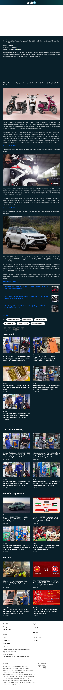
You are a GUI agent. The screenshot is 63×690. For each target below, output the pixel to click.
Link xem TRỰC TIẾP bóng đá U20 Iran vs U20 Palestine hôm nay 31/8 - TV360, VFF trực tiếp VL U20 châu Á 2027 (45, 519)
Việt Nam (35, 515)
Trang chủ (6, 627)
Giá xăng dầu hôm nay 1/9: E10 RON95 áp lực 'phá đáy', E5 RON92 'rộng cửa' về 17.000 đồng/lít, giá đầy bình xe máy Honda (46, 483)
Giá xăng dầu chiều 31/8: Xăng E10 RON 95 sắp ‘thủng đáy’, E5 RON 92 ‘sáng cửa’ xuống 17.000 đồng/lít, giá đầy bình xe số (16, 547)
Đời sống (5, 383)
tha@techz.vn (25, 656)
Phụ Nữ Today (7, 629)
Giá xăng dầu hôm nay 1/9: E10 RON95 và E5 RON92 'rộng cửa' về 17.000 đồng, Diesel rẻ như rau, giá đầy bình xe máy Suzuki (16, 358)
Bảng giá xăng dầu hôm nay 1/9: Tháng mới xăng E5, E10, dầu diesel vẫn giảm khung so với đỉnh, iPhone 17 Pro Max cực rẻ (46, 358)
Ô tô (4, 515)
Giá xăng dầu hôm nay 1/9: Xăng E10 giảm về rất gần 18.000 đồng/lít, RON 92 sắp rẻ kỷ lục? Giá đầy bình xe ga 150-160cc (46, 387)
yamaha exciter (23, 323)
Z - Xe (34, 629)
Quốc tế (34, 543)
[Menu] (59, 2)
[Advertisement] (31, 70)
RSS (34, 635)
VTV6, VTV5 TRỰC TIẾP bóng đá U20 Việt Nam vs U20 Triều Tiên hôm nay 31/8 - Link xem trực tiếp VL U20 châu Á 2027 (46, 583)
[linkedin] (22, 329)
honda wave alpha (37, 323)
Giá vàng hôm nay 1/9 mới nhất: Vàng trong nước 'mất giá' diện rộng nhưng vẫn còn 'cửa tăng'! (16, 387)
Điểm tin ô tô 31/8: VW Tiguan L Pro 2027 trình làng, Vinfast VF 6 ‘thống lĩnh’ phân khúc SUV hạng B (15, 519)
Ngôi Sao (35, 632)
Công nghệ (36, 627)
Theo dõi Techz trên (9, 49)
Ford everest (27, 319)
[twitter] (5, 329)
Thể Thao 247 (37, 637)
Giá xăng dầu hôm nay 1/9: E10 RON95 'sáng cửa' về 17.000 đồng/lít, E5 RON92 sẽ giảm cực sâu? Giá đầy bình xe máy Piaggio (16, 415)
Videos (7, 638)
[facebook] (9, 329)
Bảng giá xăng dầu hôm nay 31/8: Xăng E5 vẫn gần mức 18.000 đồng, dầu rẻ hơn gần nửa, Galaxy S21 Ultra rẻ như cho (16, 611)
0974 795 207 (17, 656)
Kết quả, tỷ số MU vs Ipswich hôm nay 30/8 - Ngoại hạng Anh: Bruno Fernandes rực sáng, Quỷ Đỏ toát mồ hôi (46, 547)
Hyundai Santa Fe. (13, 319)
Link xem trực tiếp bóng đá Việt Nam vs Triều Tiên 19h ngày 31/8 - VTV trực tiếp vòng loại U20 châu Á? (45, 611)
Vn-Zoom (35, 640)
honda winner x (9, 323)
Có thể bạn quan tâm (14, 494)
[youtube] (18, 329)
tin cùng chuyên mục (14, 430)
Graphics (7, 643)
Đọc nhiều (8, 558)
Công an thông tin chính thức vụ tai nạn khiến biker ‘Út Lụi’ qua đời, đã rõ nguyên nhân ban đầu (15, 583)
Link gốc (5, 315)
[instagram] (14, 329)
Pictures (7, 640)
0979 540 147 (12, 652)
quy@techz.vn (10, 654)
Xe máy (5, 39)
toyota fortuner (40, 319)
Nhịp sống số (36, 354)
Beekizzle (10, 45)
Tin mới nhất (9, 334)
